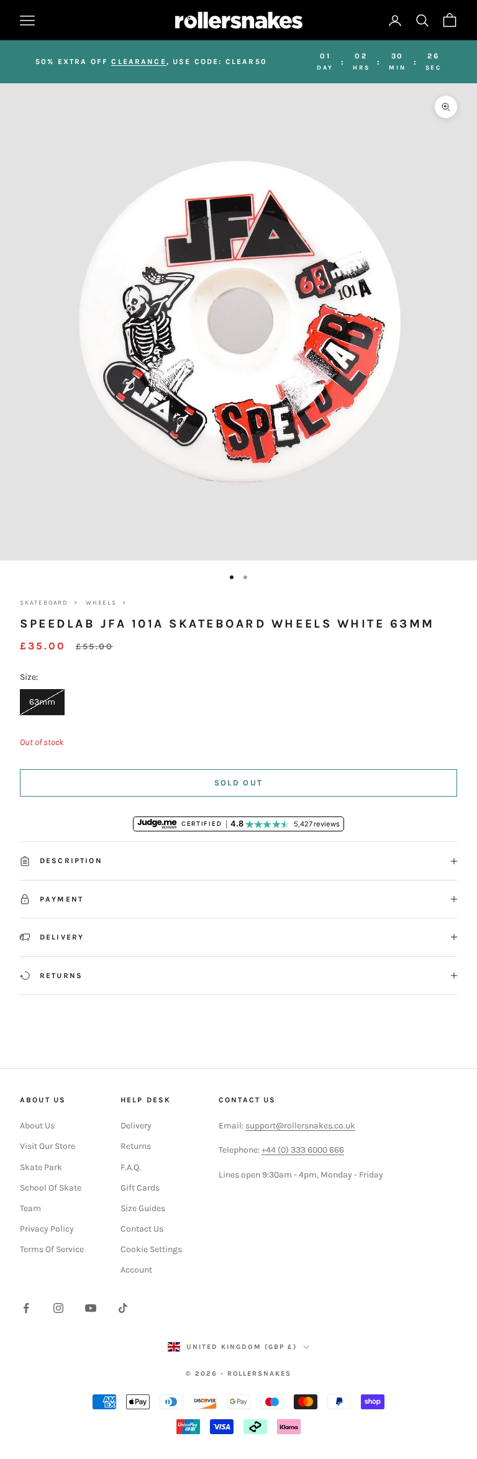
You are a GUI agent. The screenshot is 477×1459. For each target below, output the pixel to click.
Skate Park (41, 1167)
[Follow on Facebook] (26, 1308)
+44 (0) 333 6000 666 (302, 1150)
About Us (37, 1125)
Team (30, 1208)
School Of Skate (50, 1187)
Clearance (138, 61)
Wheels (101, 602)
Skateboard (44, 602)
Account (136, 1270)
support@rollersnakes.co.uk (300, 1125)
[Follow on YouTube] (90, 1308)
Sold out (238, 782)
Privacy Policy (47, 1228)
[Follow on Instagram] (58, 1308)
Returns (135, 1146)
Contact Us (141, 1228)
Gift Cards (140, 1187)
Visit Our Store (47, 1146)
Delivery (136, 1125)
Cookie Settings (151, 1249)
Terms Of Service (52, 1249)
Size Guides (142, 1208)
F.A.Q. (130, 1167)
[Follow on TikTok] (123, 1308)
